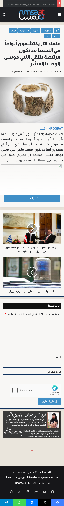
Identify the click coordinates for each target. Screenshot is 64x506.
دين (47, 36)
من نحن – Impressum (15, 477)
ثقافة (56, 36)
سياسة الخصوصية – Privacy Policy (42, 477)
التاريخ (35, 30)
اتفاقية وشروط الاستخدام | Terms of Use (32, 483)
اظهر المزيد (32, 198)
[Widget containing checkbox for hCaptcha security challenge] (35, 390)
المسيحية (24, 30)
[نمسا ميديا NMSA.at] (32, 14)
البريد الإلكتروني (53, 371)
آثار (57, 30)
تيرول (13, 30)
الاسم (57, 357)
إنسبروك (47, 30)
